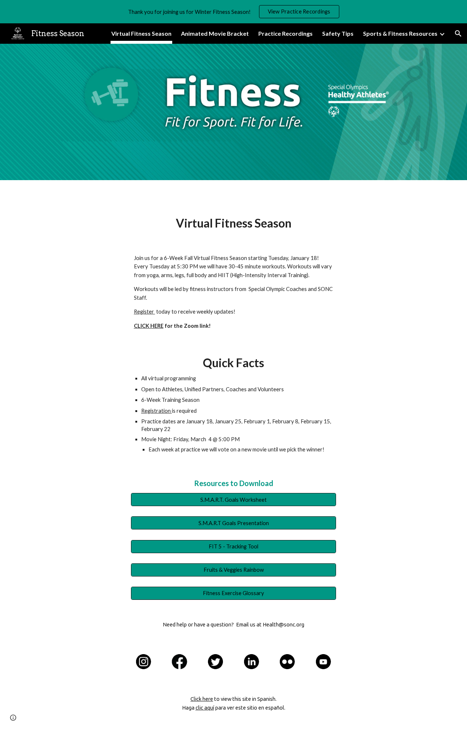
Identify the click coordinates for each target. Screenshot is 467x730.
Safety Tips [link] (338, 33)
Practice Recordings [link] (285, 33)
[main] (233, 223)
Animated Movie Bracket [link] (215, 33)
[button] (458, 33)
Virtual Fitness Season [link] (141, 33)
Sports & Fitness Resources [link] (400, 33)
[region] (233, 11)
